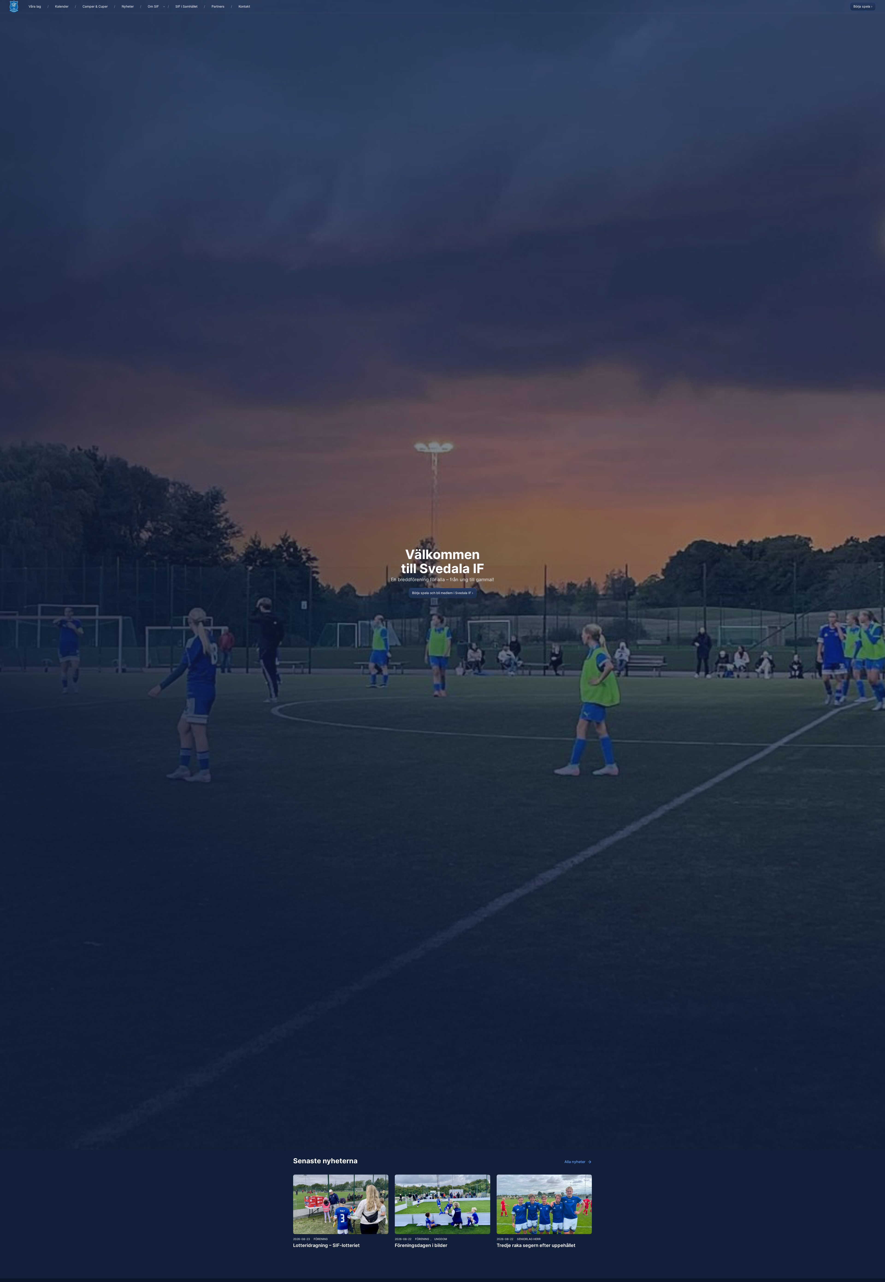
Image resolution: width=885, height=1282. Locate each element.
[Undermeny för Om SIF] (164, 6)
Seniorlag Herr (529, 1239)
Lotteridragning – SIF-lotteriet (326, 1245)
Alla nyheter (574, 1161)
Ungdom (440, 1239)
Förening (321, 1239)
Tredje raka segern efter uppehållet (536, 1245)
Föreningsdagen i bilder (421, 1245)
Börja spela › (862, 6)
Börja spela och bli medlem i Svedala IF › (442, 593)
